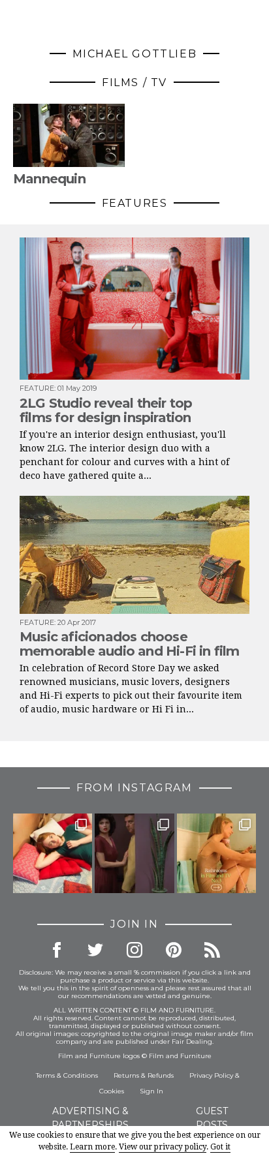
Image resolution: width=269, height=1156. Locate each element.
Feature (37, 388)
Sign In (151, 1091)
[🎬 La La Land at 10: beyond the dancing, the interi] (52, 853)
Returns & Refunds (144, 1075)
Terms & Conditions (67, 1075)
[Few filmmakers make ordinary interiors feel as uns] (134, 853)
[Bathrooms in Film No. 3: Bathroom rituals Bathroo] (216, 853)
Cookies (111, 1091)
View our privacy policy (162, 1146)
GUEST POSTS (212, 1118)
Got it (220, 1146)
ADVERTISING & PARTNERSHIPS (90, 1118)
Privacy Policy (211, 1075)
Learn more (92, 1146)
